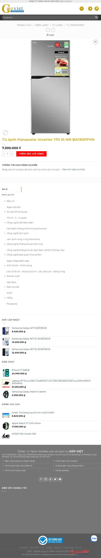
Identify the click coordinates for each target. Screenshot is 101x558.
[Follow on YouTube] (60, 479)
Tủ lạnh (57, 25)
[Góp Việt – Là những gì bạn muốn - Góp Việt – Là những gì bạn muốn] (13, 8)
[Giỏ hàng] (97, 8)
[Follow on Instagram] (46, 479)
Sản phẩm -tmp (37, 548)
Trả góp (49, 548)
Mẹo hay (57, 548)
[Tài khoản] (90, 8)
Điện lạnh (41, 25)
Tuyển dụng (68, 548)
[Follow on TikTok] (50, 479)
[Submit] (96, 17)
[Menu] (82, 8)
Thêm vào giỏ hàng (31, 154)
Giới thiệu (24, 548)
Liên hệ (78, 548)
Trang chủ (24, 25)
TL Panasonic (75, 25)
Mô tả (4, 189)
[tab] (11, 189)
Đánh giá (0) (8, 195)
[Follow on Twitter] (55, 479)
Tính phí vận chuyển (73, 169)
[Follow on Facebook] (41, 479)
